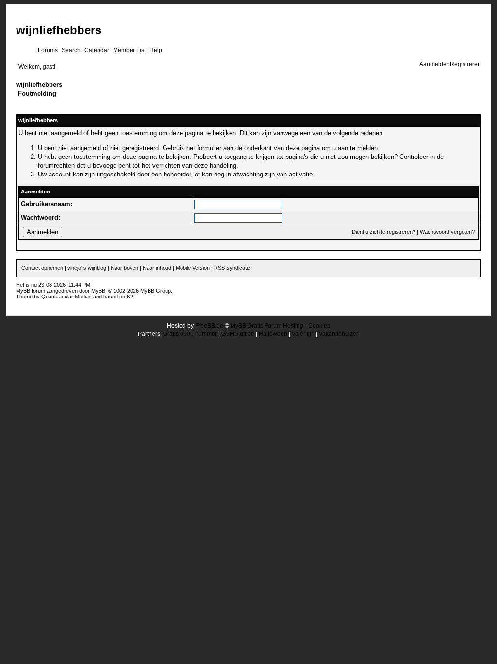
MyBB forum (30, 291)
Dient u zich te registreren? (383, 232)
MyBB (98, 291)
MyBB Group (155, 291)
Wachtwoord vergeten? (447, 232)
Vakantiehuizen (339, 334)
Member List (129, 50)
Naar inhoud (157, 268)
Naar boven (124, 268)
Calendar (96, 50)
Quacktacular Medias (66, 296)
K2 (130, 296)
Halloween (273, 334)
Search (71, 50)
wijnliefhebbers (58, 29)
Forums (48, 50)
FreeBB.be (209, 325)
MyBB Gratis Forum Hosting (267, 325)
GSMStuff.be (237, 334)
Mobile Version (193, 268)
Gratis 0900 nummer (190, 334)
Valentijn (303, 334)
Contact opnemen (42, 268)
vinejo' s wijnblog (86, 268)
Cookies (319, 325)
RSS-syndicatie (232, 268)
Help (155, 50)
